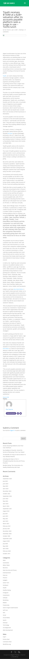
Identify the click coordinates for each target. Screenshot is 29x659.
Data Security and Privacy (10, 570)
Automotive (6, 562)
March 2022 (6, 506)
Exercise (5, 575)
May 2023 (5, 486)
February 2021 (7, 526)
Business (5, 567)
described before (18, 289)
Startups (21, 30)
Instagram (5, 592)
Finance (5, 577)
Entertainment (7, 572)
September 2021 (7, 508)
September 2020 (7, 538)
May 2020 (5, 546)
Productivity (6, 605)
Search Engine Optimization (10, 607)
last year (10, 133)
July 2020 (5, 543)
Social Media (6, 617)
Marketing (5, 600)
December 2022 (7, 491)
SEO (4, 612)
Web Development (8, 630)
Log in (4, 637)
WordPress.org (7, 644)
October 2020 (6, 536)
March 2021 (6, 523)
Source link (6, 397)
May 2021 (5, 518)
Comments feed (7, 641)
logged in (12, 430)
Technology (6, 625)
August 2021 (6, 511)
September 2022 (7, 496)
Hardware (5, 585)
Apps (4, 560)
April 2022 (5, 503)
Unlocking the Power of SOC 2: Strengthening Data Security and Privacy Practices (14, 461)
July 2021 (5, 513)
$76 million (6, 348)
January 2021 (6, 528)
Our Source (8, 30)
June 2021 (5, 516)
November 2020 (7, 533)
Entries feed (6, 639)
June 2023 (5, 483)
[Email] (20, 413)
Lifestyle (5, 597)
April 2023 (5, 488)
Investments (6, 595)
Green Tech (6, 582)
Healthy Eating (7, 590)
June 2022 (5, 498)
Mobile (5, 602)
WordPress (15, 657)
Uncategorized (7, 627)
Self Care (5, 610)
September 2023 (7, 478)
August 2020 (6, 541)
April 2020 (5, 548)
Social (4, 615)
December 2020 (7, 531)
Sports (4, 620)
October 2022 (6, 493)
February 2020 (7, 551)
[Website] (18, 413)
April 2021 (5, 521)
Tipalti (4, 76)
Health (4, 587)
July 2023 (5, 481)
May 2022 (5, 501)
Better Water (6, 565)
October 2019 (6, 553)
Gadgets (5, 580)
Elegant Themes (15, 655)
